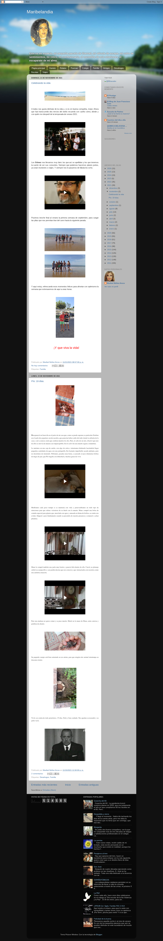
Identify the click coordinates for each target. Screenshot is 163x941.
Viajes (45, 72)
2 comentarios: (37, 774)
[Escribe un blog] (55, 365)
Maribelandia (40, 11)
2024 (109, 175)
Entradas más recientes (44, 784)
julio (111, 212)
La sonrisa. (98, 840)
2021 (109, 185)
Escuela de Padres (115, 112)
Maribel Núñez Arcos (116, 283)
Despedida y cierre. (102, 814)
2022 (109, 182)
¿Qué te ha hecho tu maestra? (118, 114)
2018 (109, 240)
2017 (109, 243)
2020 (109, 233)
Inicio (68, 784)
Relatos (63, 68)
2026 (109, 168)
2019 (109, 236)
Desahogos (119, 68)
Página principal (38, 68)
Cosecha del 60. (100, 801)
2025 (109, 172)
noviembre (113, 191)
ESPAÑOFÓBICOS (101, 880)
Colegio (85, 68)
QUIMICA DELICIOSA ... (117, 126)
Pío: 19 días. (37, 381)
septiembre (114, 205)
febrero (112, 225)
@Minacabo (111, 81)
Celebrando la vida (40, 83)
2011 (109, 263)
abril (111, 219)
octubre (112, 202)
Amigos (106, 68)
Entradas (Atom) (49, 790)
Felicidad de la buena (102, 919)
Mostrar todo (128, 133)
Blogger (99, 935)
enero (111, 229)
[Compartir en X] (58, 365)
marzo (112, 222)
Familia (96, 68)
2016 (109, 246)
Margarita (98, 827)
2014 (109, 253)
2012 (109, 260)
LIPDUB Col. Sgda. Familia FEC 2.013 (109, 906)
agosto (112, 209)
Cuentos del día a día (116, 120)
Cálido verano (112, 106)
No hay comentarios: (40, 366)
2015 (109, 250)
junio (111, 215)
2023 (109, 178)
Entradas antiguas (89, 784)
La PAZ (97, 893)
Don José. (98, 867)
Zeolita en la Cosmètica (116, 128)
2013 (109, 256)
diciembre (113, 188)
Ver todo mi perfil (111, 287)
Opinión (52, 68)
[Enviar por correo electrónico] (53, 365)
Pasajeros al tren (100, 854)
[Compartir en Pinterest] (63, 365)
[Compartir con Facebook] (60, 365)
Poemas (74, 68)
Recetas (34, 72)
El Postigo (111, 96)
